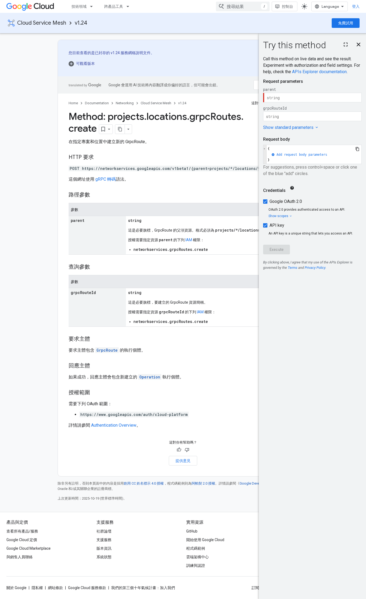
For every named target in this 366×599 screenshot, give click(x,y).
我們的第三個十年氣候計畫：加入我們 (143, 588)
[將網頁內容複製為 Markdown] (120, 129)
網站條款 (55, 588)
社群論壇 (103, 531)
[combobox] (243, 6)
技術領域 (79, 6)
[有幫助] (179, 450)
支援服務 (103, 540)
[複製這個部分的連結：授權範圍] (95, 393)
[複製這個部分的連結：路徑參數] (95, 195)
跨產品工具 (113, 6)
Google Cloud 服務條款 (87, 588)
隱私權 (37, 588)
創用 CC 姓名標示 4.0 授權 (144, 483)
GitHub (191, 531)
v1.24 (81, 23)
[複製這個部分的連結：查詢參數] (95, 267)
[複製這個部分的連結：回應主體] (95, 366)
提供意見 (183, 460)
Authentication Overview (113, 425)
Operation (149, 377)
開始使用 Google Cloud (205, 540)
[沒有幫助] (187, 450)
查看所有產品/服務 (22, 531)
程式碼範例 (195, 548)
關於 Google (16, 588)
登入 (356, 6)
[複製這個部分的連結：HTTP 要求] (99, 157)
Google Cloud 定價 (21, 540)
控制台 (287, 6)
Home (73, 103)
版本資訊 (103, 548)
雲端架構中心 (197, 557)
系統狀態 (103, 557)
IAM (188, 240)
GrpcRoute (107, 350)
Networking (125, 103)
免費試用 (345, 23)
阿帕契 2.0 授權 (203, 483)
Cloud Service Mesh (41, 23)
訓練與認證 (195, 565)
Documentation (97, 103)
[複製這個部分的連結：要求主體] (95, 339)
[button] (111, 63)
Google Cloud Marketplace (28, 548)
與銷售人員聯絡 (19, 557)
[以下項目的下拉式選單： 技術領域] (93, 6)
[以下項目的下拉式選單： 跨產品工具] (129, 6)
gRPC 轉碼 (105, 179)
